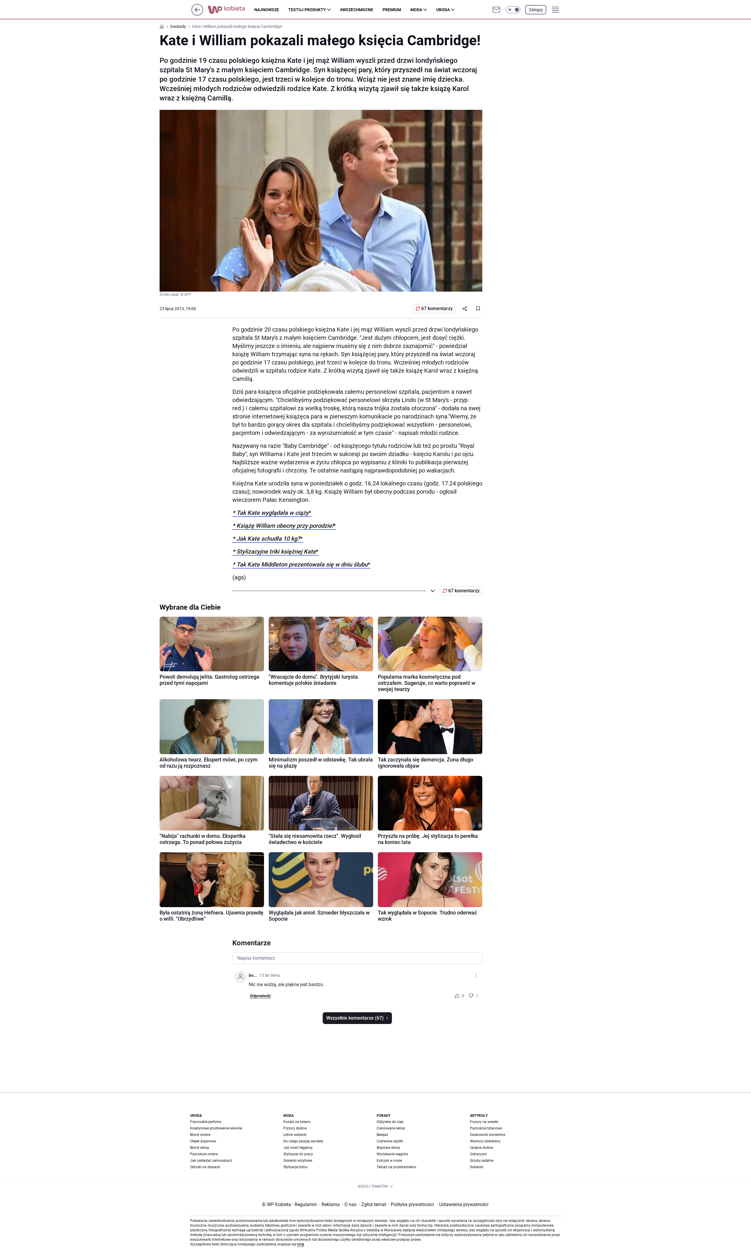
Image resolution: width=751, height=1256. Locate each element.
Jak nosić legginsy (298, 1148)
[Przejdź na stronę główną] (197, 14)
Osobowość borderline (487, 1135)
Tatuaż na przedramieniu (396, 1167)
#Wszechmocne (356, 9)
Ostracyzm (478, 1154)
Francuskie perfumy (205, 1122)
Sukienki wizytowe (297, 1161)
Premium (392, 9)
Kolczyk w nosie (389, 1161)
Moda (416, 9)
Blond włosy (199, 1148)
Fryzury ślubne (295, 1128)
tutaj (300, 1244)
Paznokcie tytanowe (486, 1128)
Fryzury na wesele (484, 1122)
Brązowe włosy (388, 1148)
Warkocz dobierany (485, 1141)
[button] (513, 9)
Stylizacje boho (295, 1167)
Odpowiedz (260, 995)
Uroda (443, 9)
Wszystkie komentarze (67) (355, 1018)
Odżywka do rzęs (390, 1122)
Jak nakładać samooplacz (211, 1161)
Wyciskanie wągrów (392, 1154)
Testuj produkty (307, 9)
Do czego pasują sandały (303, 1141)
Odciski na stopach (205, 1167)
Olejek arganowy (203, 1141)
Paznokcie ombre (204, 1154)
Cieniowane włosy (391, 1128)
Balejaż (382, 1135)
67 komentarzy (437, 308)
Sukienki (476, 1167)
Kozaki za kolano (297, 1122)
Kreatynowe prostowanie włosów (216, 1128)
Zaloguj (535, 9)
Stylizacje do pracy (298, 1154)
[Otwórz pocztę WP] (496, 9)
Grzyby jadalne (481, 1161)
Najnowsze (266, 9)
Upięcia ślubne (481, 1148)
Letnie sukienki (295, 1135)
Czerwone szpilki (390, 1141)
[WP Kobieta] (231, 9)
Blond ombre (200, 1135)
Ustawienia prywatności (462, 1204)
